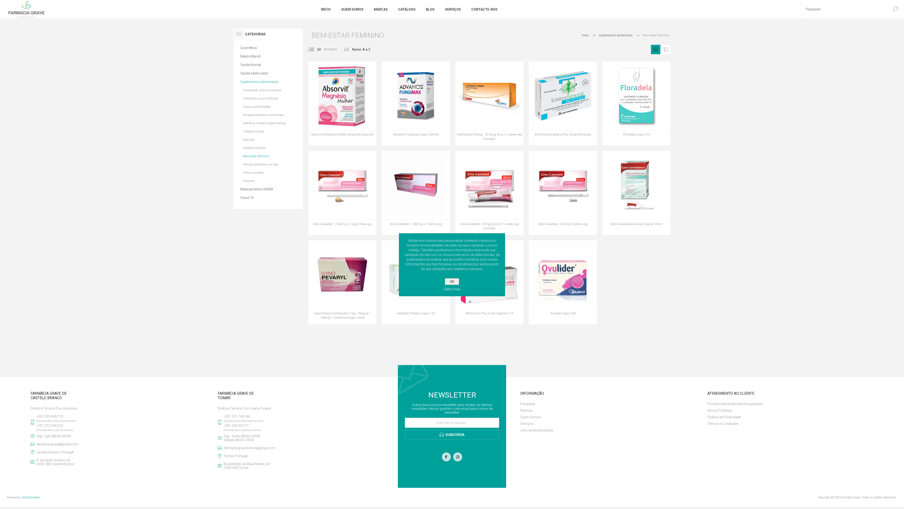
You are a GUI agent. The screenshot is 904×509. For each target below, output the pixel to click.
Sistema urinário (254, 148)
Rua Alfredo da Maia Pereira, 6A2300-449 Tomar (247, 466)
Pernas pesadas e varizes (260, 164)
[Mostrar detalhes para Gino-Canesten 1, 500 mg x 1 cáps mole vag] (342, 193)
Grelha (655, 49)
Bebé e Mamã (250, 56)
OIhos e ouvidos (253, 172)
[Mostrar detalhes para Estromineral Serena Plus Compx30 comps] (563, 104)
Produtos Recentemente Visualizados (735, 404)
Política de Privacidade (724, 417)
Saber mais (452, 289)
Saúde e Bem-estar (254, 73)
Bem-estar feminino (256, 156)
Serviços (526, 424)
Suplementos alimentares (259, 82)
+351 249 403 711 (237, 425)
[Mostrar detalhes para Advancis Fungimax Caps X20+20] (416, 104)
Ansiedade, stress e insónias (262, 90)
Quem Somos (530, 417)
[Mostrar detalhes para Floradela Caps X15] (636, 104)
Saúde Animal (250, 65)
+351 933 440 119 (49, 416)
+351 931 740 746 (237, 416)
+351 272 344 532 (49, 425)
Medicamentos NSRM (256, 189)
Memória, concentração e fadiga (264, 123)
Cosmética (248, 48)
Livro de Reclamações (536, 430)
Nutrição (248, 139)
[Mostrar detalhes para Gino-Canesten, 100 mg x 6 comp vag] (563, 193)
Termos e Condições (723, 424)
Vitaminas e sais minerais (260, 98)
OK (452, 281)
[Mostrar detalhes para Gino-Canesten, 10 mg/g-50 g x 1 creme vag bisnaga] (489, 193)
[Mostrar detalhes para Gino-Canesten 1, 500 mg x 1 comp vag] (416, 193)
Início (585, 35)
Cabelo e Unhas (253, 131)
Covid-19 (247, 198)
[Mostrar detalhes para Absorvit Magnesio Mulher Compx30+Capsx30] (342, 104)
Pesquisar (527, 404)
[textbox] (843, 9)
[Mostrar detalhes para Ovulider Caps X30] (563, 282)
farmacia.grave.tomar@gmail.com (249, 448)
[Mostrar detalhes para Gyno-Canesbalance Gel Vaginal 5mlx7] (636, 193)
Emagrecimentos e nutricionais (263, 115)
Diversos (249, 181)
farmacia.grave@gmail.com (57, 444)
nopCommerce (31, 497)
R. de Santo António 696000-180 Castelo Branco (55, 462)
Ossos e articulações (257, 106)
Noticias (526, 410)
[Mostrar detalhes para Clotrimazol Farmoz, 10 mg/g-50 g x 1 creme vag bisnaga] (489, 104)
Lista (666, 49)
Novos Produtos (719, 410)
